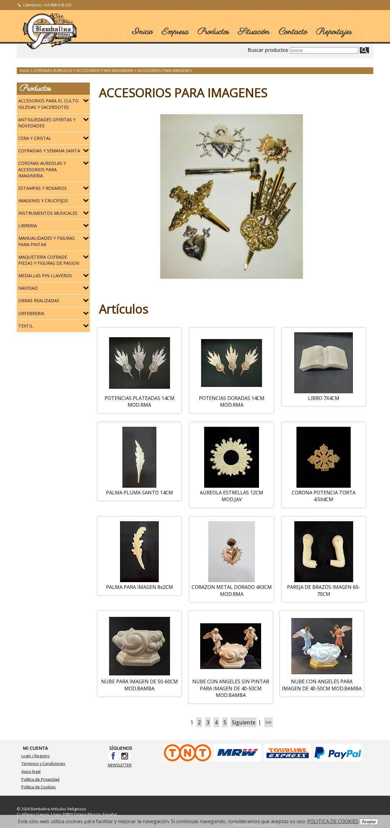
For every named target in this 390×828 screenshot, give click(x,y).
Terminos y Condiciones (43, 763)
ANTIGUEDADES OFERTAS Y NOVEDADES (47, 123)
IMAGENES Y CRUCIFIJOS (43, 200)
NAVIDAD (28, 288)
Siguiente (243, 722)
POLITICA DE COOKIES (332, 821)
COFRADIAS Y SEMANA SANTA (49, 151)
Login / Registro (35, 756)
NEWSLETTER (120, 765)
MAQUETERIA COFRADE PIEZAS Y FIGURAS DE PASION (48, 260)
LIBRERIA (27, 225)
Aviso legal (31, 771)
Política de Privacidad (40, 779)
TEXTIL (25, 326)
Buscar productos (268, 50)
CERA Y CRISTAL (34, 138)
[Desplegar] (86, 101)
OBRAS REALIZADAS (38, 300)
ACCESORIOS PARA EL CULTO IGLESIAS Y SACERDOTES (48, 104)
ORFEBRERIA (31, 313)
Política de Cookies (38, 787)
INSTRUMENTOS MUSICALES (47, 213)
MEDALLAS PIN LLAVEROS (45, 275)
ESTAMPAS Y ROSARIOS (42, 188)
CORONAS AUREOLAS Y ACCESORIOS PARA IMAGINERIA (42, 169)
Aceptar (369, 821)
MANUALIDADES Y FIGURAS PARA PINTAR (46, 241)
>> (268, 722)
